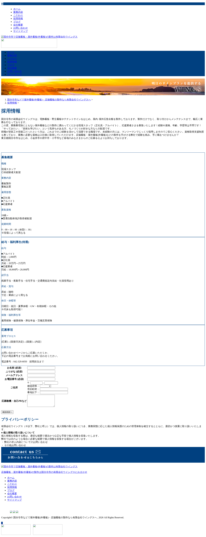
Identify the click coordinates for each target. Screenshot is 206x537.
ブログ (17, 21)
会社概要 (18, 25)
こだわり (18, 15)
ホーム (17, 9)
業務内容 (18, 12)
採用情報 (18, 18)
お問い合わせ (20, 28)
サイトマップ (20, 31)
